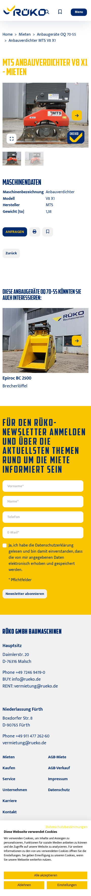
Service (9, 779)
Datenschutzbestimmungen (66, 827)
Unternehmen (15, 790)
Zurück (11, 253)
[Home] (25, 10)
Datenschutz (59, 790)
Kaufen (9, 768)
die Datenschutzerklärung (51, 545)
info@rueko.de (26, 679)
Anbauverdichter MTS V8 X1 (32, 40)
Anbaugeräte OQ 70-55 (56, 34)
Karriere (10, 800)
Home (8, 34)
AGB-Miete (57, 757)
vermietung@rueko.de (36, 686)
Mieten (25, 34)
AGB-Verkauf (59, 768)
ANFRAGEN (15, 232)
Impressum (58, 779)
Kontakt (10, 812)
